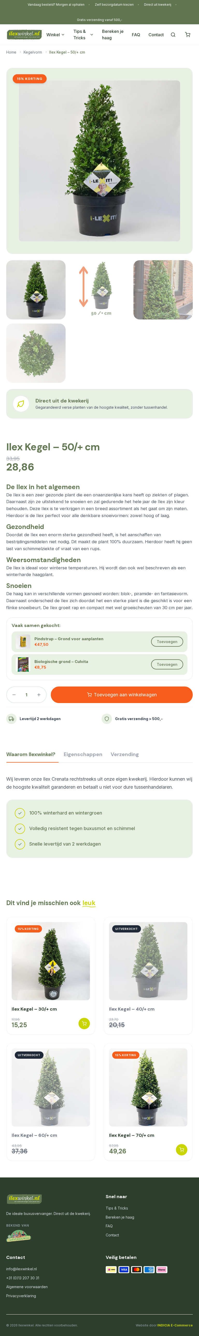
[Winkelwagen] (187, 34)
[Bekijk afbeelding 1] (36, 289)
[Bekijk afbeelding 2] (99, 289)
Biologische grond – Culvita (61, 661)
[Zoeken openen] (173, 34)
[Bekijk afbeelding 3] (163, 289)
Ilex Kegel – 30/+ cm (34, 1009)
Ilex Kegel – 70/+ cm (131, 1135)
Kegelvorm (33, 52)
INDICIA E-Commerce (175, 1325)
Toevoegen (167, 641)
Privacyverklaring (21, 1296)
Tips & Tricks (79, 35)
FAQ (136, 34)
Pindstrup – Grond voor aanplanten (68, 638)
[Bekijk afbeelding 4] (36, 353)
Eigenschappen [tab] (83, 754)
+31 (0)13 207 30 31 (22, 1278)
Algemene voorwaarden (27, 1287)
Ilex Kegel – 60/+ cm (34, 1135)
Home (11, 52)
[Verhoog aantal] (39, 695)
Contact (156, 34)
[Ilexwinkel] (24, 34)
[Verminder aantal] (14, 695)
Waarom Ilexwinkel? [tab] (30, 754)
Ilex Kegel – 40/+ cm (132, 1009)
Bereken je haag (113, 35)
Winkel (53, 34)
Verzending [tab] (125, 754)
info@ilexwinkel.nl (21, 1269)
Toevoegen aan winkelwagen (125, 694)
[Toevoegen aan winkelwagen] (84, 1023)
